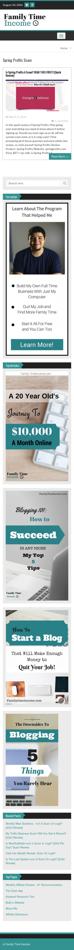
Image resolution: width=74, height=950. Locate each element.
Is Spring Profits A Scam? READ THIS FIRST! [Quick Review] (33, 73)
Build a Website (15, 902)
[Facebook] (32, 4)
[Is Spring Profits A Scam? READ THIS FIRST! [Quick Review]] (37, 97)
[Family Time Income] (35, 19)
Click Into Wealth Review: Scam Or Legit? (31, 853)
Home (64, 48)
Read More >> (60, 156)
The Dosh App (14, 891)
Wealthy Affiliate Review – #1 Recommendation (34, 885)
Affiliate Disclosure (17, 914)
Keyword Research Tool (20, 896)
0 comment (61, 121)
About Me (11, 908)
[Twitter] (26, 4)
